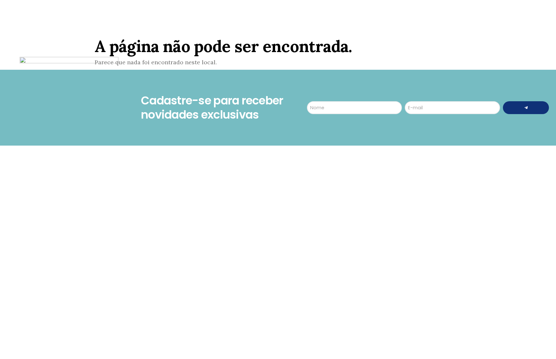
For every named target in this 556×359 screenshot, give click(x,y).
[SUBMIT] (526, 107)
